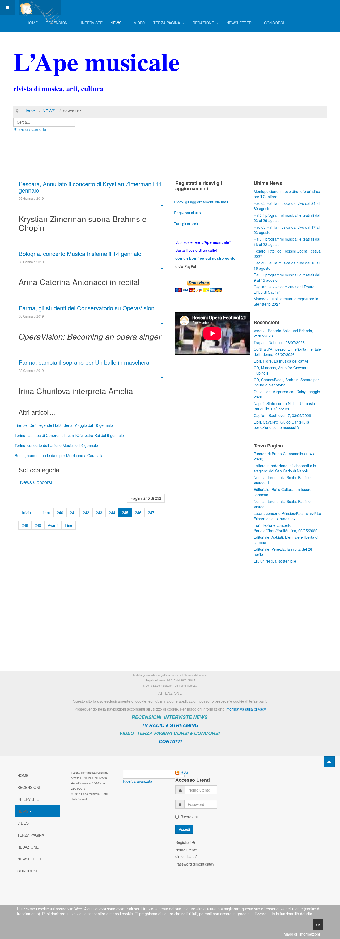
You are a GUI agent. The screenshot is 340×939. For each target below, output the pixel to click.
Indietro (43, 512)
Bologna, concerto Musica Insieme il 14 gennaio (80, 253)
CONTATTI (170, 741)
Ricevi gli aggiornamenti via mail (201, 202)
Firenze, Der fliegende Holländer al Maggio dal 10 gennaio (64, 425)
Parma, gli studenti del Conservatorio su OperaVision (86, 308)
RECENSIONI (58, 22)
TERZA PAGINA (167, 22)
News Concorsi (36, 482)
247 (151, 512)
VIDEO (139, 22)
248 (25, 525)
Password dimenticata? (194, 864)
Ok (318, 924)
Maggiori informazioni (302, 934)
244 (112, 512)
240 (60, 512)
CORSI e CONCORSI (196, 733)
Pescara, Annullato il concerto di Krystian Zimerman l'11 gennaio (90, 187)
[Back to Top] (329, 761)
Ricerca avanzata (29, 130)
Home (29, 111)
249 (38, 525)
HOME (32, 22)
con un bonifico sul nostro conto (205, 258)
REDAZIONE (204, 22)
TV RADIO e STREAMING (170, 725)
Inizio (26, 512)
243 (99, 512)
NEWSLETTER (239, 22)
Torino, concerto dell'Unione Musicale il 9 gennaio (56, 445)
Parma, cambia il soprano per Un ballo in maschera (84, 362)
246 (138, 512)
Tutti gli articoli (186, 223)
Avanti (53, 525)
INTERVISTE (92, 22)
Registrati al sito (187, 212)
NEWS (116, 22)
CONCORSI (274, 22)
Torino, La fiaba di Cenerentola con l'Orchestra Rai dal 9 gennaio (69, 435)
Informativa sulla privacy (245, 709)
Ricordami (189, 816)
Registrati (183, 842)
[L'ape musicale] (40, 7)
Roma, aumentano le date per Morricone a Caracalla (59, 455)
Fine (68, 525)
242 (86, 512)
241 (73, 512)
